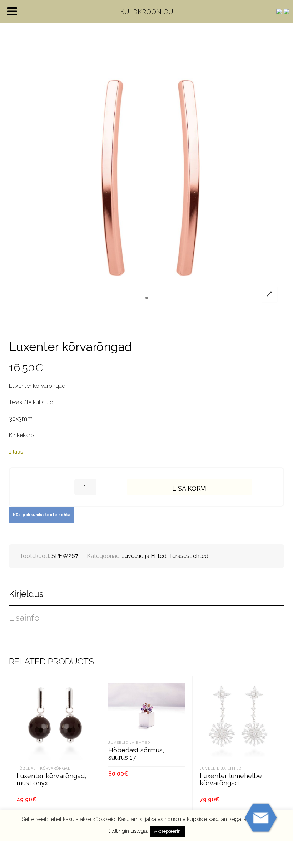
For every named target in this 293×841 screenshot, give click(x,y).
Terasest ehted (188, 556)
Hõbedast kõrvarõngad (43, 768)
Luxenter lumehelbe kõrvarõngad (231, 779)
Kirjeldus (26, 593)
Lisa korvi (189, 488)
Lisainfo (24, 617)
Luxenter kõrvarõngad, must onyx (51, 779)
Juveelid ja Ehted (144, 556)
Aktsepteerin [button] (167, 831)
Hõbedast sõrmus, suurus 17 (136, 753)
